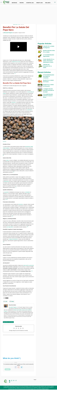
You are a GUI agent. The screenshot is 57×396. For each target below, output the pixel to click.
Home (35, 379)
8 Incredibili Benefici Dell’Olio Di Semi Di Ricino (48, 96)
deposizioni (6, 181)
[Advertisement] (18, 346)
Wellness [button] (47, 2)
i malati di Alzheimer (13, 239)
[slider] (18, 328)
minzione (14, 102)
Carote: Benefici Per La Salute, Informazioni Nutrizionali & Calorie (48, 61)
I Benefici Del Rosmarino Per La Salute (47, 66)
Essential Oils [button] (30, 2)
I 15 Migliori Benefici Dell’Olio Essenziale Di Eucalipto (48, 90)
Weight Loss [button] (39, 2)
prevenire (21, 204)
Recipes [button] (22, 2)
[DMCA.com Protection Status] (5, 298)
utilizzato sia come (16, 61)
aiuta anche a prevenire (28, 265)
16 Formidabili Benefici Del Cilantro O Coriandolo (48, 76)
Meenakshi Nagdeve (8, 32)
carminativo (29, 109)
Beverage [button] (14, 2)
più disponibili (10, 227)
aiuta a (7, 160)
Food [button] (8, 2)
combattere (27, 192)
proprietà (6, 192)
